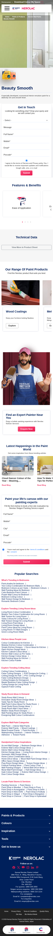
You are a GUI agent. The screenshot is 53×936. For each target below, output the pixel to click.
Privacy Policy (16, 911)
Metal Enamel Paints (10, 730)
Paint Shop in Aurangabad (13, 790)
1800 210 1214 (36, 892)
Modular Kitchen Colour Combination (17, 645)
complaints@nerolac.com (30, 896)
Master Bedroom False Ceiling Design (18, 682)
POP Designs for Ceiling (34, 673)
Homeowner (6, 2)
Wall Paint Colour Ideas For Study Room (19, 704)
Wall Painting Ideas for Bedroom (15, 590)
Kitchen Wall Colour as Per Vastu (15, 654)
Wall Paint (6, 726)
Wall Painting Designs (11, 768)
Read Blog (6, 485)
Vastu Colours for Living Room (14, 619)
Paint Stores (25, 785)
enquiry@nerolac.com (30, 901)
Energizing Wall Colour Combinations (17, 715)
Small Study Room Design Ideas (15, 706)
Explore (12, 326)
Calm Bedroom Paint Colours (14, 592)
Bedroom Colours (39, 588)
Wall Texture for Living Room (13, 616)
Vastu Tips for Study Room (13, 702)
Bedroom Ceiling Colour (12, 597)
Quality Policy (44, 911)
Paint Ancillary (29, 730)
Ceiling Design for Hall (11, 676)
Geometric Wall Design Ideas (14, 754)
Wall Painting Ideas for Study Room (17, 713)
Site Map (19, 914)
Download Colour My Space (27, 2)
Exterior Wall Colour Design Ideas (16, 748)
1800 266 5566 (37, 889)
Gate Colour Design (10, 772)
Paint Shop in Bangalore (34, 794)
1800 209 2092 (31, 887)
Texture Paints (19, 735)
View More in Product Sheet (25, 247)
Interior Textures (32, 733)
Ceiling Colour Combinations (14, 671)
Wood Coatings (29, 728)
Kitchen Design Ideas (11, 752)
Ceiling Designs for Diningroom (15, 680)
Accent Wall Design (10, 746)
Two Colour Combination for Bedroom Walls (20, 586)
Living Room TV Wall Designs (14, 630)
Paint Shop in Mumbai (11, 787)
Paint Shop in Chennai (11, 796)
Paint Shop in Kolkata (35, 792)
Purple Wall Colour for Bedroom (15, 595)
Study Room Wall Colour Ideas (15, 708)
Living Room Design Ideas (13, 625)
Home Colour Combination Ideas (16, 757)
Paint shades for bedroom (12, 584)
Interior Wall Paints (34, 17)
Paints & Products (18, 17)
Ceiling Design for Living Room (15, 684)
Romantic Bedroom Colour (13, 601)
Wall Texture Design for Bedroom (15, 599)
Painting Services (9, 785)
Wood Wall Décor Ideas (34, 768)
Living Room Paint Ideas (12, 623)
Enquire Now (26, 429)
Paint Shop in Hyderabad (35, 796)
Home (7, 17)
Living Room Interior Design (35, 752)
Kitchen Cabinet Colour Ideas (14, 652)
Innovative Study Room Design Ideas (17, 700)
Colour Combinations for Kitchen (15, 643)
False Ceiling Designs (11, 673)
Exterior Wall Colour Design (34, 772)
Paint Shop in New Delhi (12, 792)
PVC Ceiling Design (33, 676)
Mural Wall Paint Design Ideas (34, 759)
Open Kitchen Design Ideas (13, 649)
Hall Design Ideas (34, 770)
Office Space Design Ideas (13, 761)
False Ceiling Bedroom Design (14, 678)
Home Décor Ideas (9, 759)
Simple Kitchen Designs (12, 647)
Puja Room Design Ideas (12, 763)
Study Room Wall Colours (13, 697)
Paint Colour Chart (32, 765)
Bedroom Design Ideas (32, 746)
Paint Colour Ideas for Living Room (16, 627)
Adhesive (5, 735)
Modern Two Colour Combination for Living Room (23, 614)
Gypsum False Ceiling (11, 687)
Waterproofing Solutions (12, 733)
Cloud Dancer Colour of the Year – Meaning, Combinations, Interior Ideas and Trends (17, 482)
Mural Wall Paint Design (12, 770)
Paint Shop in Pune (32, 787)
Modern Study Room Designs (14, 711)
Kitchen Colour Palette (11, 660)
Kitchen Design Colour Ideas (14, 656)
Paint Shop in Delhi (36, 790)
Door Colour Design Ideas (12, 774)
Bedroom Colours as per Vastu (14, 588)
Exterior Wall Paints (10, 728)
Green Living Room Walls (12, 632)
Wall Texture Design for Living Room (17, 621)
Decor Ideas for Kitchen (36, 647)
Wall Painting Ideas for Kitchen (14, 658)
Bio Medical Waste (31, 914)
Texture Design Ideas (35, 763)
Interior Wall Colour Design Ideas (16, 750)
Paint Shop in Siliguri (10, 794)
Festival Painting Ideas (11, 765)
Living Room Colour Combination (16, 612)
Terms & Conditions (30, 911)
